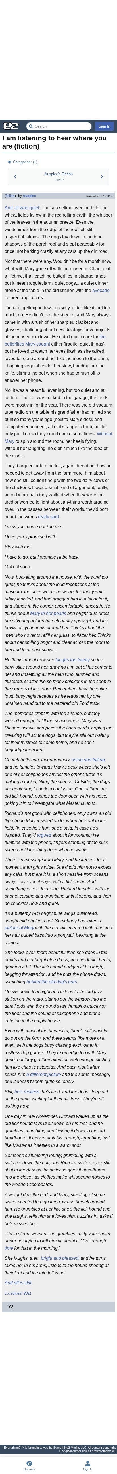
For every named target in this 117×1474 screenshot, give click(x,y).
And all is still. (18, 1282)
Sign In (104, 126)
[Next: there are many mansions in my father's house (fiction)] (102, 176)
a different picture (43, 1074)
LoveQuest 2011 (18, 1293)
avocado (101, 290)
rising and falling (88, 759)
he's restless (26, 1091)
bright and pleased (59, 1258)
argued (44, 835)
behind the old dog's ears (51, 981)
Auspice (29, 196)
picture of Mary (19, 927)
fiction (10, 196)
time (9, 1248)
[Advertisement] (58, 59)
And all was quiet (22, 207)
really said (48, 516)
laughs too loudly (72, 659)
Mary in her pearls (48, 613)
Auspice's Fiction (59, 174)
